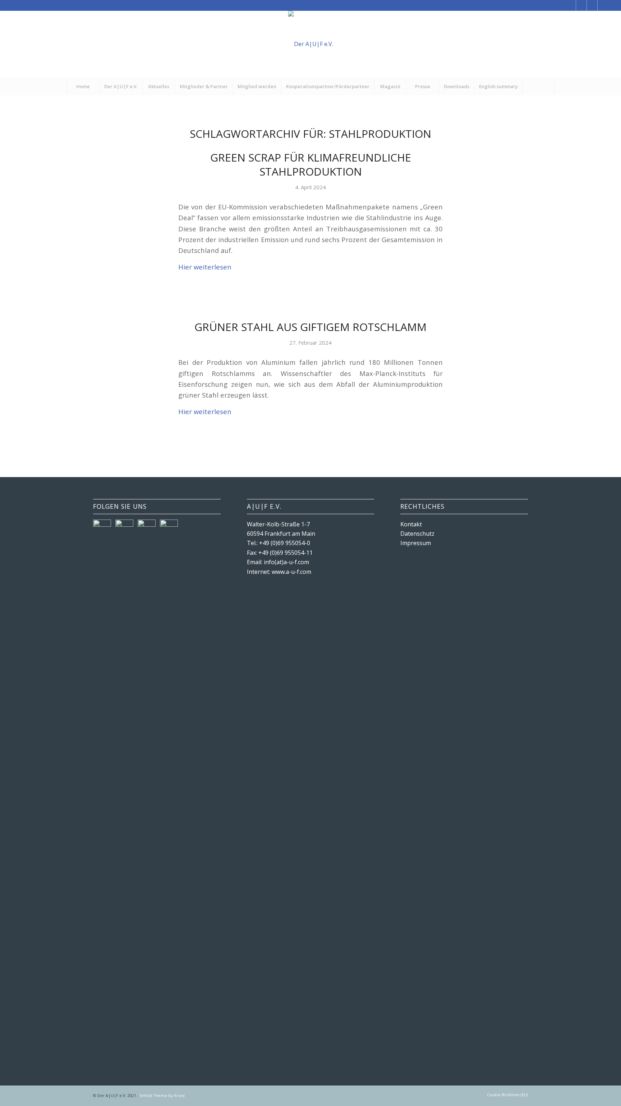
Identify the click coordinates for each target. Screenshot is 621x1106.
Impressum (415, 543)
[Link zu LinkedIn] (603, 5)
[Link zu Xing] (592, 5)
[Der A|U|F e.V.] (310, 44)
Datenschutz (417, 534)
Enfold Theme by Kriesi (162, 1095)
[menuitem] (83, 86)
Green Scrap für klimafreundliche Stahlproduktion (310, 164)
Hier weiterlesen (204, 266)
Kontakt (411, 524)
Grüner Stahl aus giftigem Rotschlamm (310, 326)
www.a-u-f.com (291, 572)
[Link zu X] (581, 5)
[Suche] (538, 86)
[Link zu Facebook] (570, 5)
